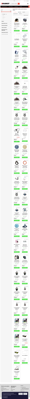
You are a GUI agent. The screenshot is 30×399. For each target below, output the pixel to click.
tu (10, 395)
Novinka (4, 17)
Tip (3, 18)
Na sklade (4, 14)
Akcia (4, 15)
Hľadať (19, 4)
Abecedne (20, 13)
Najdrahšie (24, 12)
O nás (11, 388)
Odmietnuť (20, 393)
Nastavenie (5, 397)
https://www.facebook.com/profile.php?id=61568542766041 (25, 389)
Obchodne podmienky (3, 388)
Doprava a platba (13, 389)
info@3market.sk (24, 387)
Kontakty (12, 390)
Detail (17, 141)
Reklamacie (2, 387)
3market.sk (23, 391)
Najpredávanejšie (16, 13)
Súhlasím (25, 393)
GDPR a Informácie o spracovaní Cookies (5, 390)
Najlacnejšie (19, 12)
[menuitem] (4, 7)
